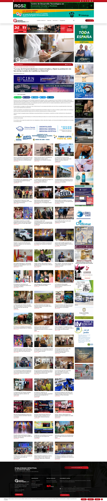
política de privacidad (71, 488)
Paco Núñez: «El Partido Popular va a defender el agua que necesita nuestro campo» (64, 265)
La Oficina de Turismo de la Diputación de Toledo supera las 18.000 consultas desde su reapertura (63, 159)
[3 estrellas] (15, 94)
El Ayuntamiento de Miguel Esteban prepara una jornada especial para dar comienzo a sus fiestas (64, 306)
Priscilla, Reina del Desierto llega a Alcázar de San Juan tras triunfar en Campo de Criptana (23, 436)
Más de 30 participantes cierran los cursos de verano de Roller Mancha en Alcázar (23, 415)
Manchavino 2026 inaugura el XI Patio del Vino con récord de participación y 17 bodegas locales (43, 201)
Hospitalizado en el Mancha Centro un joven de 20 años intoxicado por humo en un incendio (64, 181)
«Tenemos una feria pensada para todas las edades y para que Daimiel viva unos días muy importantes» (23, 350)
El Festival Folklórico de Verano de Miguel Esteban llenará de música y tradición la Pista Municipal (64, 394)
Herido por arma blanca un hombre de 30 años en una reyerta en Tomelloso (43, 436)
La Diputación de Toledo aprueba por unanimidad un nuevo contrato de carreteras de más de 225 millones (23, 306)
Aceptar (83, 499)
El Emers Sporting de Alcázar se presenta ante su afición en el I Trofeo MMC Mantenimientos (42, 415)
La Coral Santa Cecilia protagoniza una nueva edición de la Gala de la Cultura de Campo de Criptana (22, 372)
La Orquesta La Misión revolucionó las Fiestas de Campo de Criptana (43, 243)
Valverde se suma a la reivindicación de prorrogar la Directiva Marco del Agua (64, 436)
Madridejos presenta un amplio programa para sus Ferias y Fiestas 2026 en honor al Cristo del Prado (22, 222)
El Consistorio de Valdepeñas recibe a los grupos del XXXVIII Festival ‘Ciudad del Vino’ (23, 181)
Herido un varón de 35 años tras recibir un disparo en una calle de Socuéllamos (22, 244)
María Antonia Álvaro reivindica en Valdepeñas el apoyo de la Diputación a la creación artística (43, 159)
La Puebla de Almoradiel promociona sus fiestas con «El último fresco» (63, 285)
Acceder (84, 356)
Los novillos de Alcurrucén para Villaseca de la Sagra (63, 221)
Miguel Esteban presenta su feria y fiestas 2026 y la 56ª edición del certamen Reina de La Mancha (43, 457)
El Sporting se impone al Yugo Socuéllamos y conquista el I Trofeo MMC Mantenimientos (23, 201)
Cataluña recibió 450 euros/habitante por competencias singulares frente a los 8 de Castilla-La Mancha (43, 222)
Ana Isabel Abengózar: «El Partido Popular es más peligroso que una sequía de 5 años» (22, 265)
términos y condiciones (81, 488)
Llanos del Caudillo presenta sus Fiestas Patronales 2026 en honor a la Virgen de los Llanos (64, 244)
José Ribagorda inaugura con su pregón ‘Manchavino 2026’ (42, 285)
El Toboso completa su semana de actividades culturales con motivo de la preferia (64, 457)
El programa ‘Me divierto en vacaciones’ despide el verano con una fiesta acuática (22, 285)
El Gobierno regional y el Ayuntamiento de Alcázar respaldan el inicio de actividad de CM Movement (43, 394)
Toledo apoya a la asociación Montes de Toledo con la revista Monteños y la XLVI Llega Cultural (43, 350)
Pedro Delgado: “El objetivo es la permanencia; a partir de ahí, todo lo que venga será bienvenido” (64, 328)
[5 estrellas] (16, 94)
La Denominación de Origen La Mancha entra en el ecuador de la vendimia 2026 (42, 306)
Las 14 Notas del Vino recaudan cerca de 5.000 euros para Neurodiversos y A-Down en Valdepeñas (63, 372)
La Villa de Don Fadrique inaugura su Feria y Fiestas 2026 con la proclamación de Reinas (43, 181)
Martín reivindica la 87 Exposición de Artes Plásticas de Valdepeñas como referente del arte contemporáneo (23, 159)
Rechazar (90, 499)
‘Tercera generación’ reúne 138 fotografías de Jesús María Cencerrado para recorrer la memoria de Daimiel (62, 350)
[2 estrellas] (14, 94)
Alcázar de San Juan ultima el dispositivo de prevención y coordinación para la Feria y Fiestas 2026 (43, 328)
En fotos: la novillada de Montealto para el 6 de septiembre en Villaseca (23, 327)
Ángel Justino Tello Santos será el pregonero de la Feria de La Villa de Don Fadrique (43, 265)
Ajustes (97, 499)
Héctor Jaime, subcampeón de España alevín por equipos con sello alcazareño (64, 415)
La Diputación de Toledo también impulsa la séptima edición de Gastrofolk (22, 394)
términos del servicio (86, 491)
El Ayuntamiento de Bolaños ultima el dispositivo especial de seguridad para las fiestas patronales (43, 372)
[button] (41, 20)
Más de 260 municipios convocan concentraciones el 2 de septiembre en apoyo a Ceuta (64, 201)
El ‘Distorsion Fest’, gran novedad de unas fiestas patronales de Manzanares (23, 457)
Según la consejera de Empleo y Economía (24, 67)
